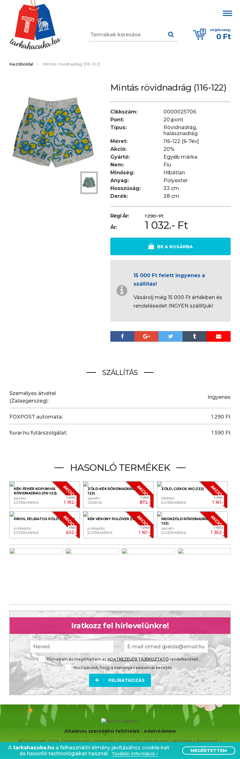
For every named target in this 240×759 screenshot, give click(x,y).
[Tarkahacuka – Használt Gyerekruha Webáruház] (34, 25)
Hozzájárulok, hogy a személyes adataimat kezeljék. (123, 667)
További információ (134, 753)
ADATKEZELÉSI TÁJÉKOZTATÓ (138, 659)
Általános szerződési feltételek (102, 731)
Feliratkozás (126, 680)
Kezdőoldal (21, 63)
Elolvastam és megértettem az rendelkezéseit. (123, 659)
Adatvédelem (160, 731)
